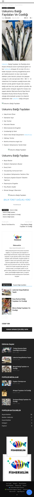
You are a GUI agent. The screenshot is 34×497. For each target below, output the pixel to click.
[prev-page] (3, 317)
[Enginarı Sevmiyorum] (6, 383)
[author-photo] (17, 243)
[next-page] (6, 317)
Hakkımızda (18, 485)
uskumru (16, 98)
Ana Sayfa (4, 5)
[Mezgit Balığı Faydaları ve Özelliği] (6, 369)
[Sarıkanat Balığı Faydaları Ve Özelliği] (6, 402)
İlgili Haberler (7, 285)
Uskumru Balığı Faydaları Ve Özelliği (11, 214)
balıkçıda (7, 69)
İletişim (24, 485)
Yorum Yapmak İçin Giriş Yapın (17, 329)
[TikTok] (19, 476)
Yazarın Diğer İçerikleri (19, 285)
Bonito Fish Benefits (8, 224)
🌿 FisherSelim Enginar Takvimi (13, 489)
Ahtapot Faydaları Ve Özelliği (22, 390)
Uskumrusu (28, 135)
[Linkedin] (9, 476)
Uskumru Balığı (13, 210)
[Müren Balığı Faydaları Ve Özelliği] (6, 311)
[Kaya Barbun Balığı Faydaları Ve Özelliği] (6, 304)
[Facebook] (4, 476)
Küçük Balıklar (10, 485)
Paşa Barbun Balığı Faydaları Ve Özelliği (26, 225)
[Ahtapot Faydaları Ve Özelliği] (4, 393)
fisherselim (8, 18)
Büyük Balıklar (19, 5)
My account (12, 491)
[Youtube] (30, 476)
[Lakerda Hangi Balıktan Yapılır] (6, 292)
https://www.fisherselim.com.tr (17, 248)
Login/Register (21, 491)
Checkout (25, 489)
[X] (25, 476)
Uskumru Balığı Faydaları (9, 212)
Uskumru (5, 64)
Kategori (11, 5)
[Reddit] (14, 476)
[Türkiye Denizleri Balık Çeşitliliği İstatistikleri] (6, 350)
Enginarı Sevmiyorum (19, 381)
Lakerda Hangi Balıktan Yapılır (22, 357)
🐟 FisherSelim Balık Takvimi (16, 487)
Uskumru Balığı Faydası (8, 216)
